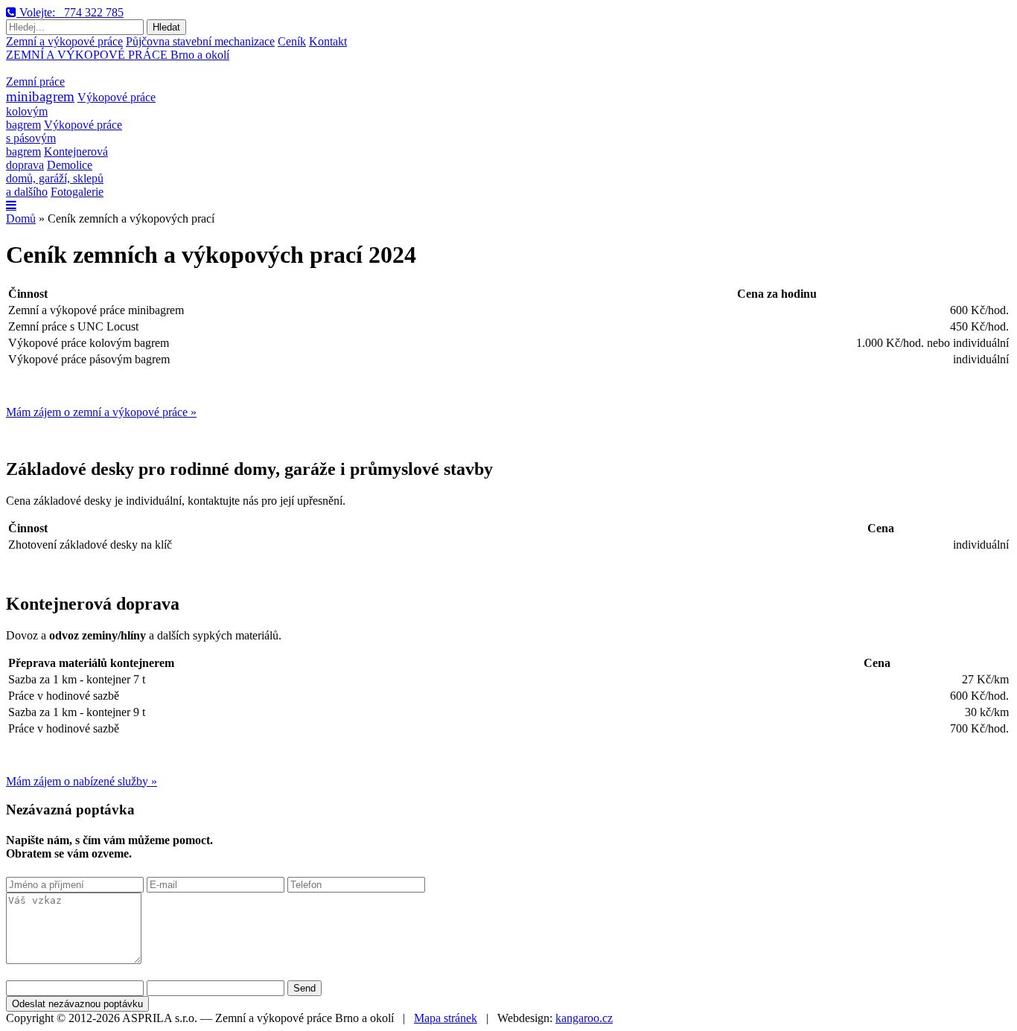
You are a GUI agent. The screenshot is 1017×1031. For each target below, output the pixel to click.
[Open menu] (11, 205)
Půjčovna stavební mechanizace (200, 41)
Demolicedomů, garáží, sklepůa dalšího (54, 178)
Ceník (292, 41)
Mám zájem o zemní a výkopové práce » (101, 412)
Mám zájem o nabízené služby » (81, 781)
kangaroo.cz (584, 1018)
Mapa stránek (445, 1018)
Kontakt (328, 41)
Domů (21, 218)
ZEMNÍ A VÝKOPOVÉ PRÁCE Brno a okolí (117, 54)
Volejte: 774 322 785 (70, 12)
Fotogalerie (77, 191)
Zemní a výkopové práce (64, 41)
